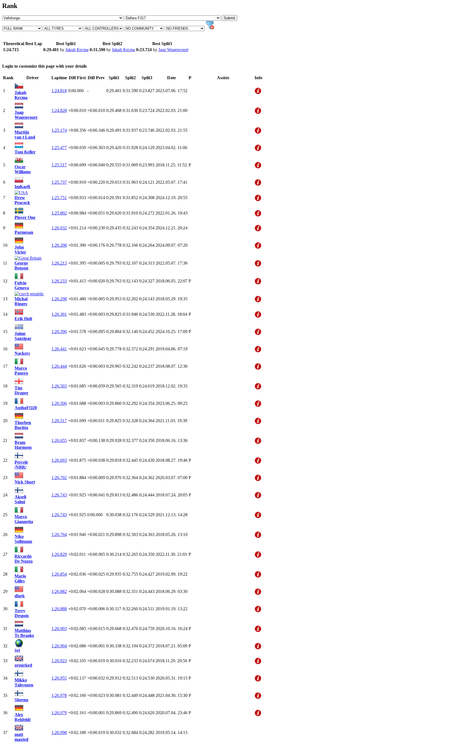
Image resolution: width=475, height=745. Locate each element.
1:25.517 (59, 165)
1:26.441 (59, 349)
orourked (23, 665)
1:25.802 (59, 213)
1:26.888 (59, 608)
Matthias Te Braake (24, 633)
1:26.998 (59, 732)
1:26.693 (59, 460)
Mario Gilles (20, 578)
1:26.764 (59, 534)
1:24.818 (59, 90)
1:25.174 (59, 130)
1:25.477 (59, 147)
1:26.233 (59, 281)
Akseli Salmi (20, 499)
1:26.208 (59, 245)
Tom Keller (25, 152)
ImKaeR (23, 186)
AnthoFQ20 (26, 407)
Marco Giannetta (24, 519)
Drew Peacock (22, 200)
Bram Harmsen (23, 445)
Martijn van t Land (25, 134)
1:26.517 (59, 420)
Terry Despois (22, 613)
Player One (25, 217)
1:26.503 (59, 386)
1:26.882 (59, 591)
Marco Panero (21, 370)
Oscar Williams (23, 169)
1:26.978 (59, 695)
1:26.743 (59, 495)
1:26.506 (59, 403)
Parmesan (24, 232)
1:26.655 (59, 440)
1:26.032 (59, 228)
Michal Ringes (21, 301)
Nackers (22, 353)
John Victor (20, 249)
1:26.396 (59, 331)
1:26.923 (59, 660)
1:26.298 (59, 298)
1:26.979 (59, 712)
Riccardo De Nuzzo (24, 558)
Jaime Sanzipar (23, 336)
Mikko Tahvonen (24, 682)
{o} (17, 650)
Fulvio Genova (22, 285)
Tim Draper (21, 390)
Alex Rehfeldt (23, 717)
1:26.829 (59, 554)
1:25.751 (59, 197)
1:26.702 (59, 477)
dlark (20, 595)
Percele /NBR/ (21, 464)
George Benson (21, 265)
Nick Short (25, 482)
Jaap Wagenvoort (173, 49)
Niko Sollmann (23, 539)
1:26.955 (59, 678)
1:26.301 (59, 314)
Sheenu (21, 699)
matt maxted (21, 737)
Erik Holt (23, 318)
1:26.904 (59, 646)
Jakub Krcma (77, 49)
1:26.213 (59, 263)
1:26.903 (59, 628)
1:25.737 (59, 182)
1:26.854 (59, 574)
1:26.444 (59, 366)
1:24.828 (59, 110)
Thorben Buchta (23, 425)
